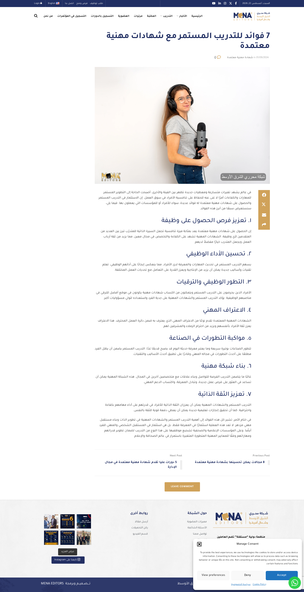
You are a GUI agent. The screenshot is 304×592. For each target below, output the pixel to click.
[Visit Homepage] (252, 16)
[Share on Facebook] (264, 195)
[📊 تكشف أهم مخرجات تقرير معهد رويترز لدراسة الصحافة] (67, 538)
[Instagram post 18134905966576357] (84, 538)
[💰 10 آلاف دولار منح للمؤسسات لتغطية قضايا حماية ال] (84, 521)
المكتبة (151, 16)
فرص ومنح (81, 3)
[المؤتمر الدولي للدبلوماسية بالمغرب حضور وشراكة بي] (51, 521)
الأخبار (183, 16)
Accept (281, 575)
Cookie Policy (259, 584)
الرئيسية (196, 16)
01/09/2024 (262, 57)
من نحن (48, 16)
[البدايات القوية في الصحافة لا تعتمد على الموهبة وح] (67, 521)
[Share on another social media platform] (264, 225)
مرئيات (138, 16)
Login (37, 3)
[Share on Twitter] (264, 205)
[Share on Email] (264, 215)
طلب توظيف (96, 3)
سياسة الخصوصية (241, 584)
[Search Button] (36, 16)
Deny (247, 575)
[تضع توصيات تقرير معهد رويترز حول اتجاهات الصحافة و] (51, 538)
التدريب (167, 16)
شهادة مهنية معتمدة (240, 57)
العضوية (123, 16)
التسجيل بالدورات (102, 16)
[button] (199, 544)
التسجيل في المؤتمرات (71, 16)
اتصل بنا (69, 3)
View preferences (213, 575)
